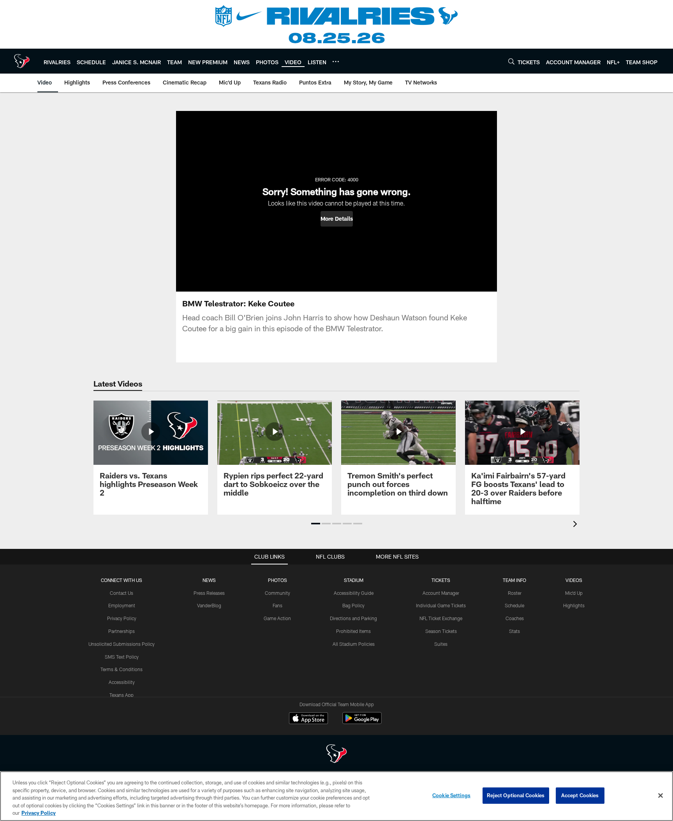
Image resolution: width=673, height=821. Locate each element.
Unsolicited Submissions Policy (121, 644)
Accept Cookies (580, 795)
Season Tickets (441, 631)
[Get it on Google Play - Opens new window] (362, 721)
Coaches (515, 618)
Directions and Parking (353, 618)
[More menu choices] (336, 61)
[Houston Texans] (336, 754)
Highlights (574, 605)
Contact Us (121, 593)
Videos (574, 580)
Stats (514, 631)
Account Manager (441, 593)
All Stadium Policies (354, 644)
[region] (336, 796)
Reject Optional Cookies (516, 795)
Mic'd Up (574, 593)
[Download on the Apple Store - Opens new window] (308, 719)
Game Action (277, 618)
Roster (514, 593)
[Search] (511, 61)
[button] (337, 219)
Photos (277, 580)
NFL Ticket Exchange (440, 618)
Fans (277, 605)
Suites (440, 644)
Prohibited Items (353, 631)
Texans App (121, 695)
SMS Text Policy (122, 656)
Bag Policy (353, 605)
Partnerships (121, 631)
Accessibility (122, 682)
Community (277, 593)
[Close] (660, 795)
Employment (121, 605)
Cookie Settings (451, 795)
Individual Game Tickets (441, 605)
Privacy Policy (121, 618)
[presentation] (576, 525)
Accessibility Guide (353, 593)
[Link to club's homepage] (21, 61)
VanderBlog (209, 605)
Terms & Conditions (121, 669)
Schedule (514, 605)
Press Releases (209, 593)
